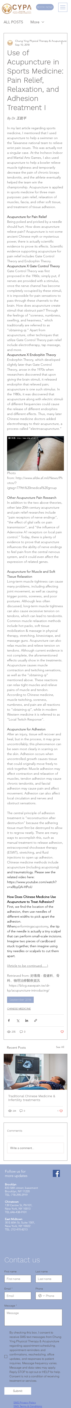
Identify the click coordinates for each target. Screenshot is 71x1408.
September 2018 (20, 999)
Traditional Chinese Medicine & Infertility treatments (31, 1098)
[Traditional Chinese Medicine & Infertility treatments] (35, 1072)
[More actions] (62, 43)
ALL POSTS (13, 22)
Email (8, 1288)
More (35, 22)
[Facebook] (56, 1173)
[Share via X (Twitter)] (17, 1020)
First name (10, 1271)
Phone (39, 1288)
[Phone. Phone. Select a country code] (41, 1296)
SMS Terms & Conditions (27, 1406)
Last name (42, 1271)
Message (10, 1305)
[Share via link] (35, 1020)
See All (60, 1047)
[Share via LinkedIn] (26, 1020)
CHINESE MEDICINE (19, 1008)
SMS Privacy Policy (24, 1402)
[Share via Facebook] (9, 1020)
